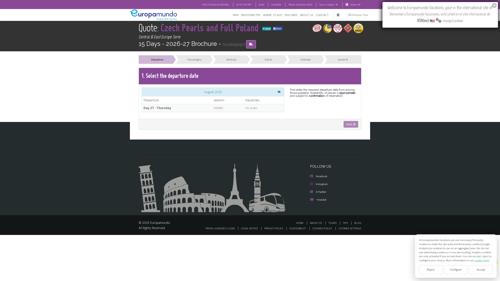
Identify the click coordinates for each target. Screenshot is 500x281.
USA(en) (353, 4)
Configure (456, 269)
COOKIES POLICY (322, 228)
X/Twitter (321, 192)
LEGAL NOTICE (249, 228)
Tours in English (327, 4)
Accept (481, 269)
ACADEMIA (276, 4)
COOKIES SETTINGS (349, 228)
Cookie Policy (481, 260)
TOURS (332, 223)
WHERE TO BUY (272, 15)
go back (268, 28)
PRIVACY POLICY (273, 228)
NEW (236, 15)
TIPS (345, 223)
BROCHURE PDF (251, 15)
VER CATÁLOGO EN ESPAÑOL (215, 4)
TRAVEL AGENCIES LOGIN (300, 4)
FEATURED (291, 15)
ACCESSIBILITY (297, 228)
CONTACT (322, 15)
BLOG (261, 4)
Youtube (322, 199)
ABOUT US (306, 15)
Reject (431, 269)
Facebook (321, 176)
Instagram (322, 184)
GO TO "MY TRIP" (244, 4)
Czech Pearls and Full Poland (211, 27)
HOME (300, 223)
